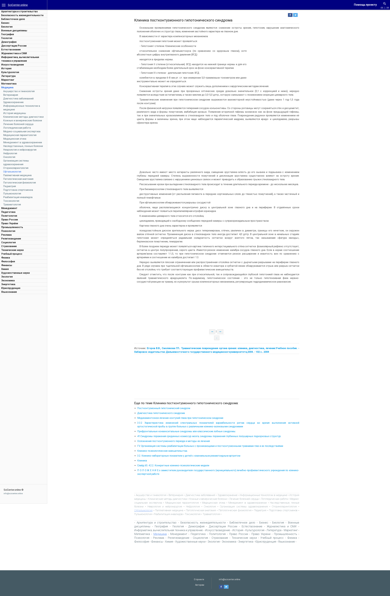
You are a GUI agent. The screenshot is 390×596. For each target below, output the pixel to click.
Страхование (9, 246)
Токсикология (11, 200)
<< (382, 7)
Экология (7, 276)
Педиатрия (9, 186)
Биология (6, 26)
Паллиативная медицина (17, 175)
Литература (8, 76)
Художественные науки (15, 272)
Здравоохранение (13, 102)
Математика (8, 83)
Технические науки (12, 250)
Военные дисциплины (14, 30)
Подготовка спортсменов (18, 189)
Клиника (142, 460)
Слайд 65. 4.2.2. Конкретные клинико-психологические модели (173, 465)
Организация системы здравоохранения (244, 506)
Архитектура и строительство (19, 11)
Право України (9, 223)
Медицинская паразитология (19, 135)
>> (387, 7)
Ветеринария (10, 94)
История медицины (14, 113)
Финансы (6, 265)
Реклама (6, 234)
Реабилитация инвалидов (18, 197)
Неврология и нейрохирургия (19, 149)
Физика (5, 257)
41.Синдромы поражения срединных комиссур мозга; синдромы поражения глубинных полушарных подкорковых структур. (209, 436)
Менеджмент (9, 208)
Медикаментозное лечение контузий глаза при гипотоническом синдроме (180, 418)
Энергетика (8, 284)
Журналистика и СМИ (14, 53)
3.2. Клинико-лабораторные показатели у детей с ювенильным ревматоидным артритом (188, 455)
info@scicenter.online (13, 493)
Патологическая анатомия (18, 179)
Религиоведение (11, 238)
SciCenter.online (18, 5)
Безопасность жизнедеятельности (22, 15)
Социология (8, 242)
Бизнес (5, 22)
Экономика (8, 280)
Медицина (7, 87)
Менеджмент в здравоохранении (22, 142)
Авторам (199, 585)
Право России (9, 219)
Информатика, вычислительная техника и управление (168, 530)
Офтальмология (12, 171)
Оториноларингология (15, 168)
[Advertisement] (23, 341)
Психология (8, 231)
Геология (6, 38)
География (7, 34)
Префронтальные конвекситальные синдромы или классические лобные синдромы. (186, 431)
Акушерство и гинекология (19, 91)
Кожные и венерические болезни (22, 120)
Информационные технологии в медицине (263, 495)
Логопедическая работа (17, 127)
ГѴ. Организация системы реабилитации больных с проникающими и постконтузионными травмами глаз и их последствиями (210, 446)
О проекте (199, 579)
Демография (8, 41)
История (6, 68)
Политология (9, 215)
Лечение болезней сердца (18, 124)
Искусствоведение (12, 64)
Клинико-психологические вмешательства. (162, 450)
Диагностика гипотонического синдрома (161, 413)
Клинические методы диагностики (23, 116)
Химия (5, 269)
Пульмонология (12, 193)
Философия (8, 261)
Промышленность (12, 227)
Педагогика (8, 212)
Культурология (10, 72)
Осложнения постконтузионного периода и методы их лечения (173, 441)
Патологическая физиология (19, 182)
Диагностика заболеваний (18, 98)
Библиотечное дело (13, 19)
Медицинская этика (14, 138)
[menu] (3, 5)
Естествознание (11, 49)
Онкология (9, 157)
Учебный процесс (11, 253)
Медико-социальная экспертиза (21, 131)
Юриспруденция (10, 288)
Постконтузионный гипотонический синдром (163, 408)
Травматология (12, 204)
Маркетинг (7, 79)
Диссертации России (14, 45)
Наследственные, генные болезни (23, 146)
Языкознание (9, 291)
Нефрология (10, 153)
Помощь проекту (365, 4)
